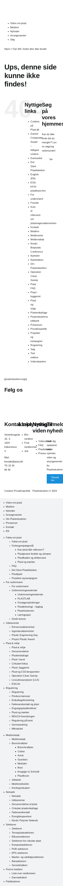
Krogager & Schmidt (28, 771)
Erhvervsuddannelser (23, 627)
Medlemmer (36, 235)
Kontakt (34, 227)
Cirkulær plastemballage (25, 808)
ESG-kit (16, 684)
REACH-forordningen (23, 716)
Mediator (22, 763)
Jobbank (16, 780)
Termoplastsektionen (23, 832)
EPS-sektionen (20, 853)
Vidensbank (44, 441)
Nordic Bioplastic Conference (36, 247)
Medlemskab (37, 239)
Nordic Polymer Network (25, 820)
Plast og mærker (26, 562)
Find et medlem (14, 869)
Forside (34, 203)
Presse (42, 453)
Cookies (8, 491)
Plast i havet (18, 659)
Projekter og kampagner (24, 578)
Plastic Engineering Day (25, 635)
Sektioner (11, 824)
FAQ (40, 445)
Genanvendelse (20, 651)
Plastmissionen (26, 610)
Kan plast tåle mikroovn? (31, 549)
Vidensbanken (38, 361)
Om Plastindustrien (16, 519)
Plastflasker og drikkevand (32, 558)
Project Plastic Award (23, 639)
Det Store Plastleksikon (24, 570)
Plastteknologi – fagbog (30, 606)
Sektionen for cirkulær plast (26, 841)
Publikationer (13, 881)
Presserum (36, 325)
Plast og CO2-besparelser (26, 672)
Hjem (7, 49)
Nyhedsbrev (36, 260)
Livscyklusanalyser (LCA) (25, 680)
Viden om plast (18, 23)
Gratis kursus (19, 619)
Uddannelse (12, 623)
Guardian (23, 759)
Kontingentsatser (21, 788)
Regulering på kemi (22, 720)
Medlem (14, 27)
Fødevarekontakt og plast (25, 704)
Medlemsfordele (20, 784)
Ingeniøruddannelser (23, 631)
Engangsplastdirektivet (24, 708)
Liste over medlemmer (23, 873)
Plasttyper (17, 574)
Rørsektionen (19, 861)
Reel (20, 767)
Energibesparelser (22, 816)
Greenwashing (19, 724)
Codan (21, 751)
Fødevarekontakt (21, 812)
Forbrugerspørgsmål (23, 545)
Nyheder (14, 31)
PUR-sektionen (20, 849)
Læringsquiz (24, 615)
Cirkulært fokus (20, 663)
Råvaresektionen (21, 836)
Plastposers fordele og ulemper (34, 554)
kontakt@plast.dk (13, 461)
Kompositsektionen (22, 845)
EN (7, 531)
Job (26, 451)
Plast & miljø (12, 643)
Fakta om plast (14, 537)
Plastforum (23, 776)
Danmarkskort (37, 158)
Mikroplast (17, 728)
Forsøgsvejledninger (29, 602)
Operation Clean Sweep (35, 276)
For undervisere (14, 582)
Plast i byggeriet (20, 667)
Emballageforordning (23, 700)
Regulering (36, 345)
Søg (12, 39)
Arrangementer (18, 35)
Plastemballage (38, 312)
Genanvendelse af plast (24, 804)
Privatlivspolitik (38, 329)
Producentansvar (21, 696)
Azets (21, 755)
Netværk (10, 792)
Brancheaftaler (19, 743)
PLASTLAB (24, 598)
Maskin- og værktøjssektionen (28, 857)
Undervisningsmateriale (24, 590)
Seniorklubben (19, 865)
